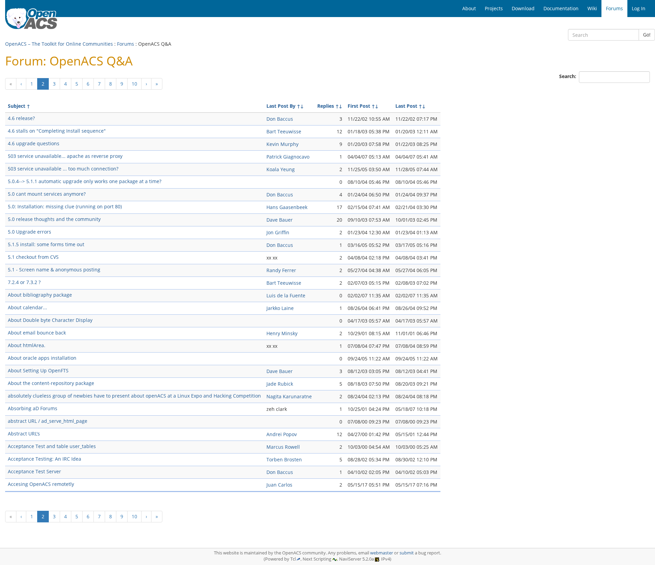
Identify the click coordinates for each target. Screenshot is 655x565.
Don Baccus (279, 119)
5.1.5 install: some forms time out (46, 244)
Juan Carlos (279, 484)
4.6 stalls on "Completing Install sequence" (57, 131)
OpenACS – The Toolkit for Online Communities (59, 44)
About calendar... (27, 307)
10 (134, 83)
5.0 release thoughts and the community (54, 219)
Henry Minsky (281, 333)
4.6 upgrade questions (33, 143)
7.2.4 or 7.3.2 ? (24, 282)
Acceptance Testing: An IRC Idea (44, 459)
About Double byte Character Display (50, 320)
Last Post (406, 106)
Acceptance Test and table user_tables (52, 446)
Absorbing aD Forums (32, 408)
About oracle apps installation (42, 358)
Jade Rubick (279, 384)
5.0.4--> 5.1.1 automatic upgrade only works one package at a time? (84, 181)
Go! (647, 34)
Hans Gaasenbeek (286, 207)
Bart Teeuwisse (283, 131)
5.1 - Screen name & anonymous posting (54, 269)
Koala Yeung (280, 169)
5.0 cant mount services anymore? (47, 194)
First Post (359, 106)
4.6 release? (21, 118)
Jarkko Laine (280, 308)
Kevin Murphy (282, 144)
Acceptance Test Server (34, 471)
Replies (325, 106)
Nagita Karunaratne (289, 396)
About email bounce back (37, 332)
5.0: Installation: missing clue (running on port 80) (65, 206)
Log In (638, 8)
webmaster (381, 553)
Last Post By (280, 106)
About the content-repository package (51, 383)
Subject (16, 106)
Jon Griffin (277, 232)
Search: (568, 76)
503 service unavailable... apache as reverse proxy (65, 156)
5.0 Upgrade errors (29, 231)
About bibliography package (40, 295)
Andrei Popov (281, 434)
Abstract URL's (24, 433)
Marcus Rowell (283, 447)
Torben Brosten (284, 459)
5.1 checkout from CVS (33, 257)
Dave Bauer (279, 220)
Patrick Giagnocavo (287, 156)
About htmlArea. (26, 345)
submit (406, 553)
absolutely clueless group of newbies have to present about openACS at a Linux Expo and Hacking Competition (134, 395)
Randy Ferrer (281, 270)
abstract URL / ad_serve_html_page (47, 421)
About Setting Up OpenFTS (38, 370)
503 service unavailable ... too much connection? (63, 168)
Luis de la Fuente (285, 295)
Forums (125, 44)
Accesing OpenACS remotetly (41, 484)
